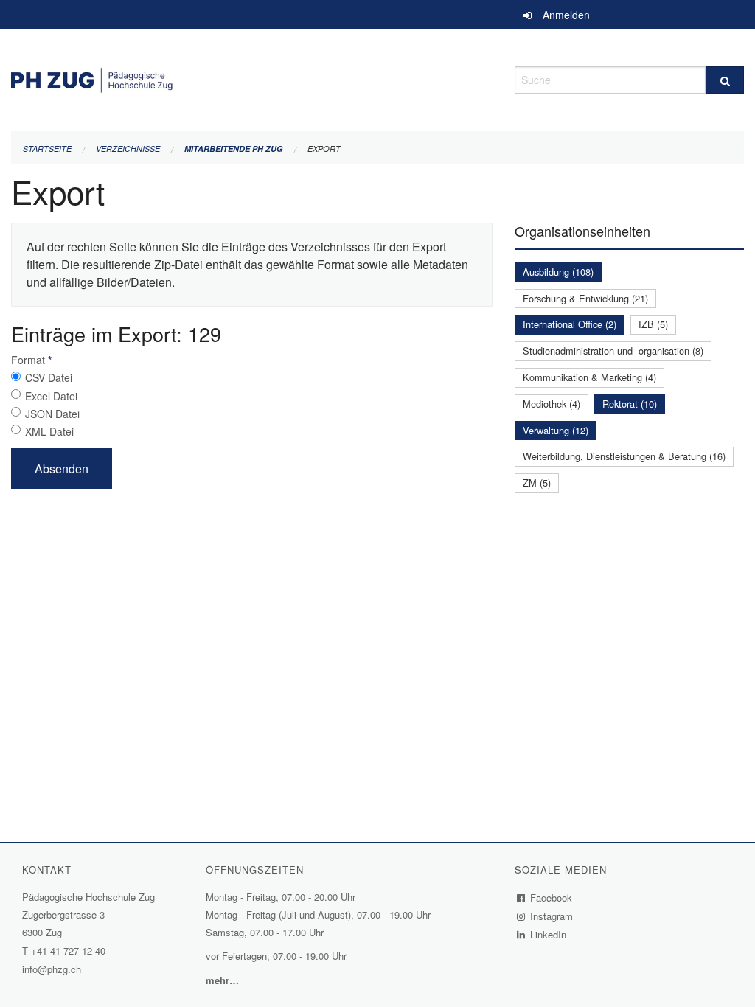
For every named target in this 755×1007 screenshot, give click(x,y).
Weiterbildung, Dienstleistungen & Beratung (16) (624, 456)
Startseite (47, 148)
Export (324, 148)
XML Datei (49, 431)
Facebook (551, 898)
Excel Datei (51, 395)
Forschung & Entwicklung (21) (585, 298)
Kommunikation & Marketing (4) (589, 377)
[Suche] (725, 80)
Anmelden (566, 14)
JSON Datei (52, 413)
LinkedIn (548, 934)
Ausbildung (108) (558, 272)
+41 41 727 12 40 (68, 951)
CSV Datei (48, 377)
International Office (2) (569, 324)
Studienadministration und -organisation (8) (613, 351)
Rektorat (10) (629, 404)
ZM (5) (537, 482)
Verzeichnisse (128, 148)
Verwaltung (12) (555, 430)
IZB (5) (653, 324)
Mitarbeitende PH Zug (233, 148)
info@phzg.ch (51, 969)
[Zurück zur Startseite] (252, 77)
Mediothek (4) (551, 404)
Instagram (552, 916)
